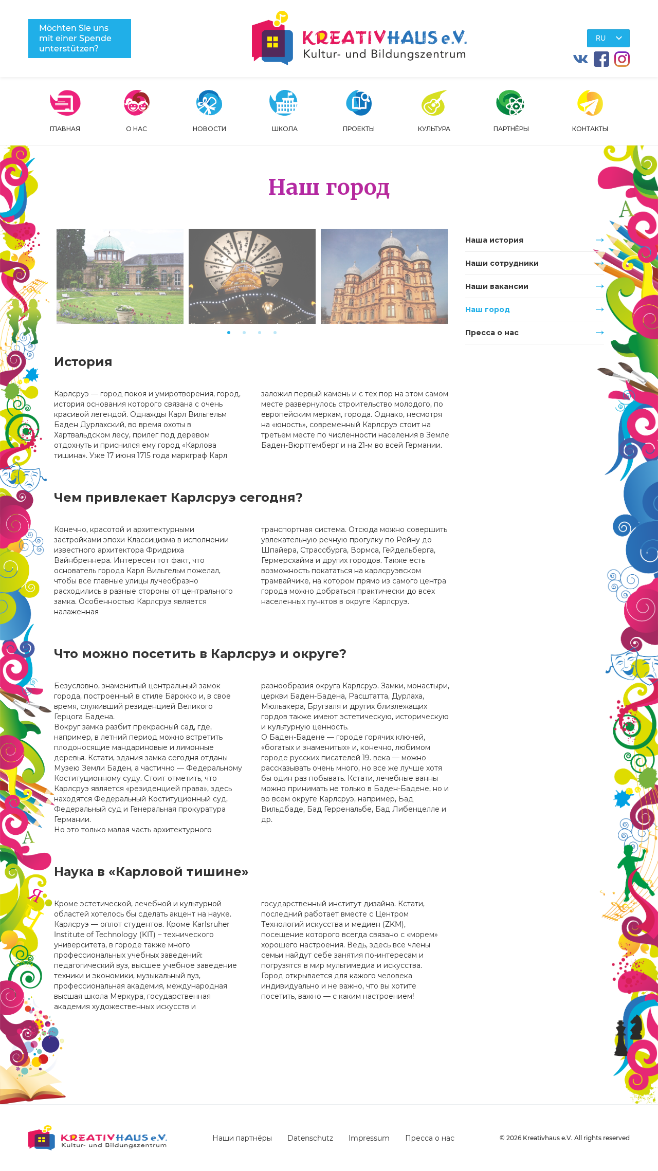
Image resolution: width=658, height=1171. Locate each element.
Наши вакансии (496, 286)
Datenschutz (310, 1138)
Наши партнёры (242, 1138)
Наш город (487, 309)
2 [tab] (244, 332)
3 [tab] (259, 332)
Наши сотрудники (502, 263)
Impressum (369, 1138)
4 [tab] (275, 332)
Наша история (494, 240)
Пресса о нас (492, 332)
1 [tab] (228, 332)
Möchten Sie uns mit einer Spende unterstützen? (75, 38)
